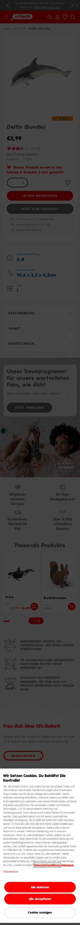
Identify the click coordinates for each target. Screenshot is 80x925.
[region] (40, 846)
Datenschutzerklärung (47, 865)
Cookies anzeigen (40, 912)
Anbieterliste (10, 871)
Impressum (67, 865)
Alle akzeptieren (40, 899)
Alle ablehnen (40, 887)
